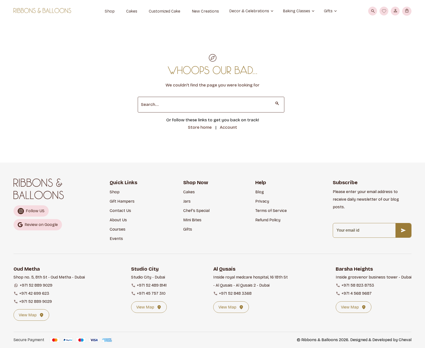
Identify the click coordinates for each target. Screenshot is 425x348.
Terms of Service (271, 210)
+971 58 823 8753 (357, 285)
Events (116, 238)
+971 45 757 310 (151, 293)
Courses (117, 229)
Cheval (405, 339)
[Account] (395, 11)
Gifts (328, 11)
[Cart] (407, 11)
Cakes (189, 192)
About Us (118, 220)
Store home (200, 127)
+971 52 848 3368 (235, 293)
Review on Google (41, 224)
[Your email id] (403, 230)
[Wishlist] (383, 11)
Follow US (35, 211)
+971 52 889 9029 (36, 285)
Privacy (262, 201)
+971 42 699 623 (34, 293)
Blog (259, 192)
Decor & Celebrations (249, 11)
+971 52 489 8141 (152, 285)
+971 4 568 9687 (356, 293)
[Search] (372, 11)
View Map (28, 315)
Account (228, 127)
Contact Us (120, 210)
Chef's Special (196, 210)
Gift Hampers (122, 201)
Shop (115, 192)
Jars (187, 201)
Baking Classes (296, 11)
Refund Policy (267, 220)
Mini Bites (192, 220)
